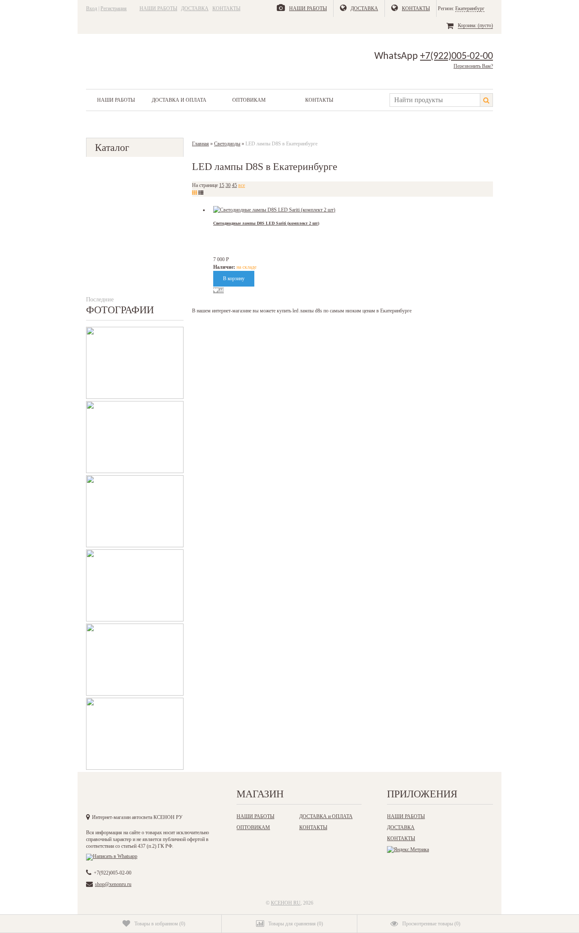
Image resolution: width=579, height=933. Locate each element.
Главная (200, 144)
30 (228, 185)
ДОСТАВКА (195, 8)
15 (221, 185)
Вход (91, 8)
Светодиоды (227, 144)
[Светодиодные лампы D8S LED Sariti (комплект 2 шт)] (274, 210)
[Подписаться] (180, 796)
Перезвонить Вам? (473, 66)
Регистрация (113, 8)
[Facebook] (128, 796)
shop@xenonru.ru (113, 884)
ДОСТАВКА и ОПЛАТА (179, 100)
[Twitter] (145, 796)
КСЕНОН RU (286, 903)
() (159, 924)
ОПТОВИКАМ (249, 100)
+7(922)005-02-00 (456, 56)
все (241, 185)
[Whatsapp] (111, 856)
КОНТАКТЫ (226, 8)
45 (234, 185)
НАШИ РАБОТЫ (158, 8)
